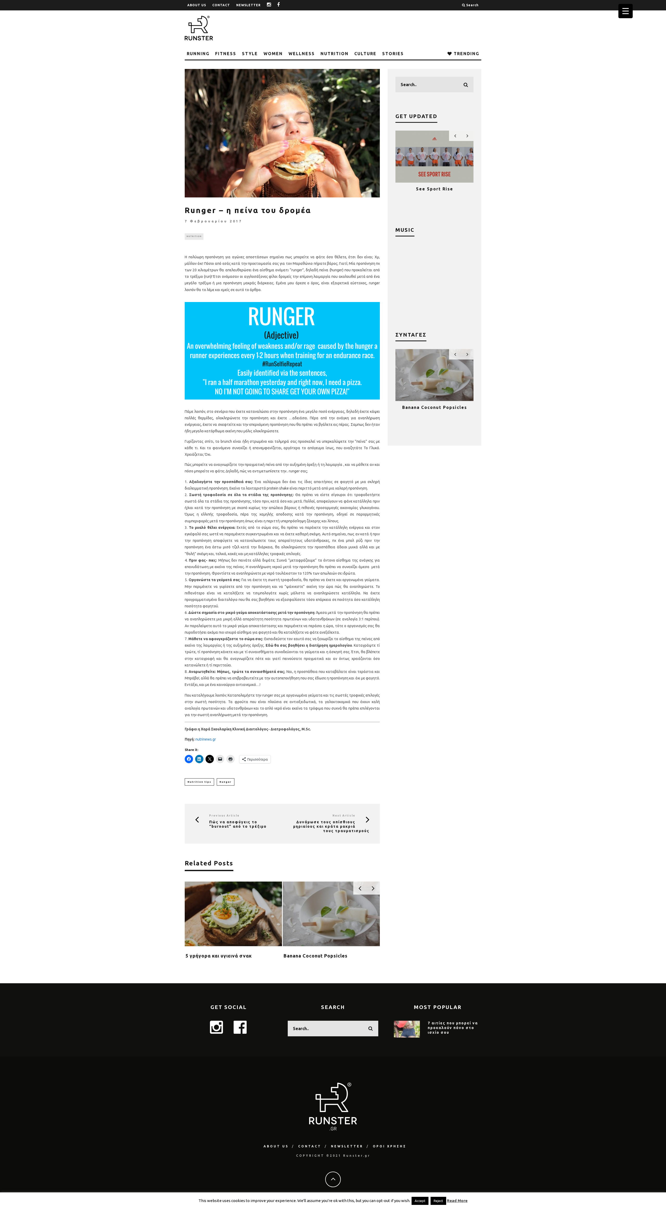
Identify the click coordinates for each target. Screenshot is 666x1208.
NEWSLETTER (248, 5)
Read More (457, 1200)
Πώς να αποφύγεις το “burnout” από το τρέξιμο (238, 824)
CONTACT (221, 5)
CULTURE (365, 53)
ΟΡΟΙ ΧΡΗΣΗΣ (389, 1146)
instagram (273, 5)
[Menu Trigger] (625, 11)
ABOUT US (196, 5)
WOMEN (273, 53)
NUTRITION (335, 53)
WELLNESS (302, 53)
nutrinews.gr (205, 739)
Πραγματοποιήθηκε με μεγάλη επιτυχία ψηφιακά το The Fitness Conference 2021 (435, 194)
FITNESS (225, 53)
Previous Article (224, 815)
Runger (226, 782)
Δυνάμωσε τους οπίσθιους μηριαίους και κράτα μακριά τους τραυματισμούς (331, 826)
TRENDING (465, 53)
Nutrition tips (199, 782)
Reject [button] (438, 1201)
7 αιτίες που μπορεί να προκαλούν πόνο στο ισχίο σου (453, 1027)
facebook (282, 5)
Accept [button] (420, 1201)
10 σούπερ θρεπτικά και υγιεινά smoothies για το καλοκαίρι (434, 412)
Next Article (343, 815)
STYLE (250, 53)
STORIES (393, 53)
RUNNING (198, 53)
